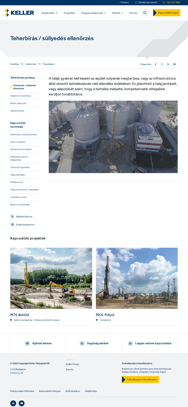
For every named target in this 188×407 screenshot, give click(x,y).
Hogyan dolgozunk (92, 13)
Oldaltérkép (91, 391)
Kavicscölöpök (17, 142)
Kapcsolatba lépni (168, 12)
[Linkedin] (168, 64)
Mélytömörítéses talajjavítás (19, 159)
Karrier (134, 13)
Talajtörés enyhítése (20, 96)
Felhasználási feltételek (22, 391)
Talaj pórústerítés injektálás (24, 190)
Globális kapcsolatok (147, 2)
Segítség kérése (25, 225)
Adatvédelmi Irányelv (50, 391)
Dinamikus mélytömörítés (23, 135)
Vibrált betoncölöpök (21, 150)
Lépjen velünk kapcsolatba (153, 343)
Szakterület (47, 13)
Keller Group (72, 364)
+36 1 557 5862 (173, 2)
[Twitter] (162, 64)
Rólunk (116, 13)
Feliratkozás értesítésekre (142, 379)
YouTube (22, 403)
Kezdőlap (14, 64)
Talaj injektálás (17, 175)
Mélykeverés (16, 183)
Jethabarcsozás (18, 197)
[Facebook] (155, 64)
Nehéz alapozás (18, 104)
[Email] (174, 64)
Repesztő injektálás (20, 205)
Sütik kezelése (72, 391)
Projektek (69, 13)
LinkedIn (13, 403)
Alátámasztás (17, 111)
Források (125, 2)
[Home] (19, 13)
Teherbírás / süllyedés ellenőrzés (24, 87)
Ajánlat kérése (24, 217)
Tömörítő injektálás (20, 168)
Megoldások (48, 64)
